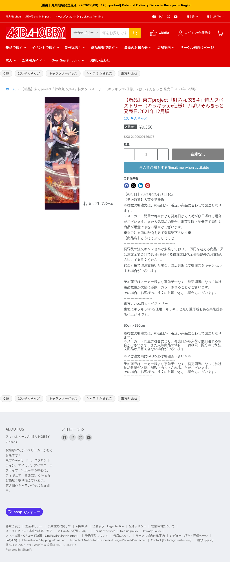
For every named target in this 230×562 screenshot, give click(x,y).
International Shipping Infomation (43, 540)
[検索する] (135, 33)
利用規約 (82, 526)
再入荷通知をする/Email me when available (174, 167)
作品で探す (14, 47)
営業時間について (163, 526)
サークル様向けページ (197, 47)
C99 (6, 73)
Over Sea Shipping (66, 60)
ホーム (11, 89)
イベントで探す (44, 47)
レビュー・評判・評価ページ (189, 536)
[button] (195, 33)
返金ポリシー (34, 526)
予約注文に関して (59, 526)
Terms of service (104, 531)
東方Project (129, 73)
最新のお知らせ (136, 47)
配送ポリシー (137, 526)
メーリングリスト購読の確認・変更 (29, 531)
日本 (213, 16)
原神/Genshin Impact (37, 16)
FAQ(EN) (11, 540)
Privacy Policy (152, 531)
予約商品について (96, 536)
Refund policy (129, 531)
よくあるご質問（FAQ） (73, 531)
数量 (127, 144)
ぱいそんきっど (29, 73)
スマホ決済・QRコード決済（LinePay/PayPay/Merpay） (43, 536)
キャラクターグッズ (63, 73)
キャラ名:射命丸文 (99, 73)
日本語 (190, 16)
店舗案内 (164, 47)
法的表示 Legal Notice (108, 526)
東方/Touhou (13, 16)
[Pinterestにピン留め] (147, 185)
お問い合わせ (100, 60)
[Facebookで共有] (126, 185)
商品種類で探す (103, 47)
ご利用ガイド (32, 60)
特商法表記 (13, 526)
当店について (122, 536)
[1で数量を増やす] (163, 154)
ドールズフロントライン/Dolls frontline (79, 16)
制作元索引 (74, 47)
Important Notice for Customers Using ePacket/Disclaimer (108, 540)
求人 (9, 60)
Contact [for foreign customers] (171, 540)
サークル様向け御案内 (150, 536)
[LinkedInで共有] (140, 185)
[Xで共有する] (133, 185)
